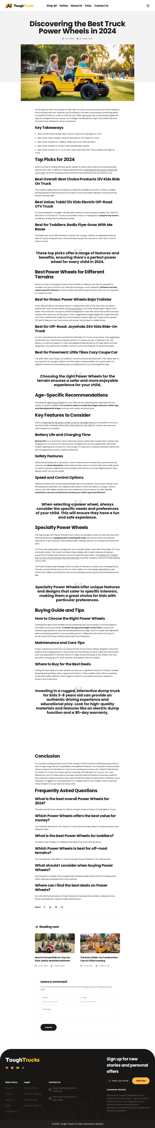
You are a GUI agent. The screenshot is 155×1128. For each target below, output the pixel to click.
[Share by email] (62, 907)
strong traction (75, 308)
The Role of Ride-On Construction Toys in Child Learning (99, 959)
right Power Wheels (56, 402)
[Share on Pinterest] (56, 907)
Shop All (52, 5)
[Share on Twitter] (50, 907)
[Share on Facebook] (44, 907)
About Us (76, 5)
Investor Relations (33, 1105)
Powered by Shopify (93, 1123)
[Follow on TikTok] (23, 1067)
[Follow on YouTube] (17, 1067)
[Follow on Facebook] (6, 1067)
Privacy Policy (89, 987)
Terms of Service (105, 987)
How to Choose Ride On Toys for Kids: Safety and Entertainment (52, 959)
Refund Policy (31, 1099)
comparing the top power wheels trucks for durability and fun (68, 422)
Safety (63, 5)
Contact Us (101, 5)
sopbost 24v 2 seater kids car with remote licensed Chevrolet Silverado (76, 556)
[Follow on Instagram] (12, 1067)
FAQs (88, 5)
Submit (48, 1027)
